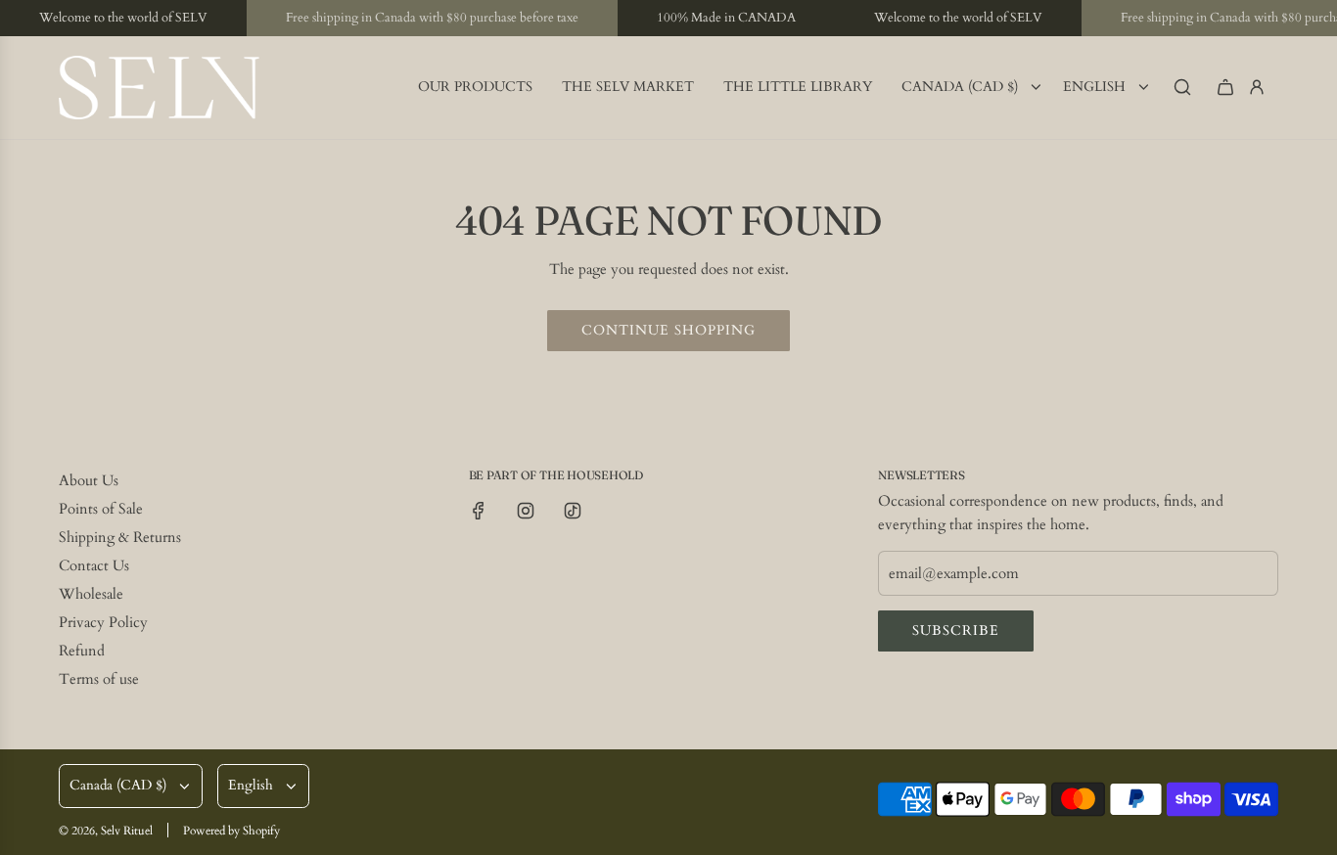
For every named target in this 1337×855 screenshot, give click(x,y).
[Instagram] (525, 510)
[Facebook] (478, 510)
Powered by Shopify (231, 830)
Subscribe (955, 630)
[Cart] (1225, 87)
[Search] (1182, 87)
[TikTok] (572, 510)
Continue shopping (668, 330)
